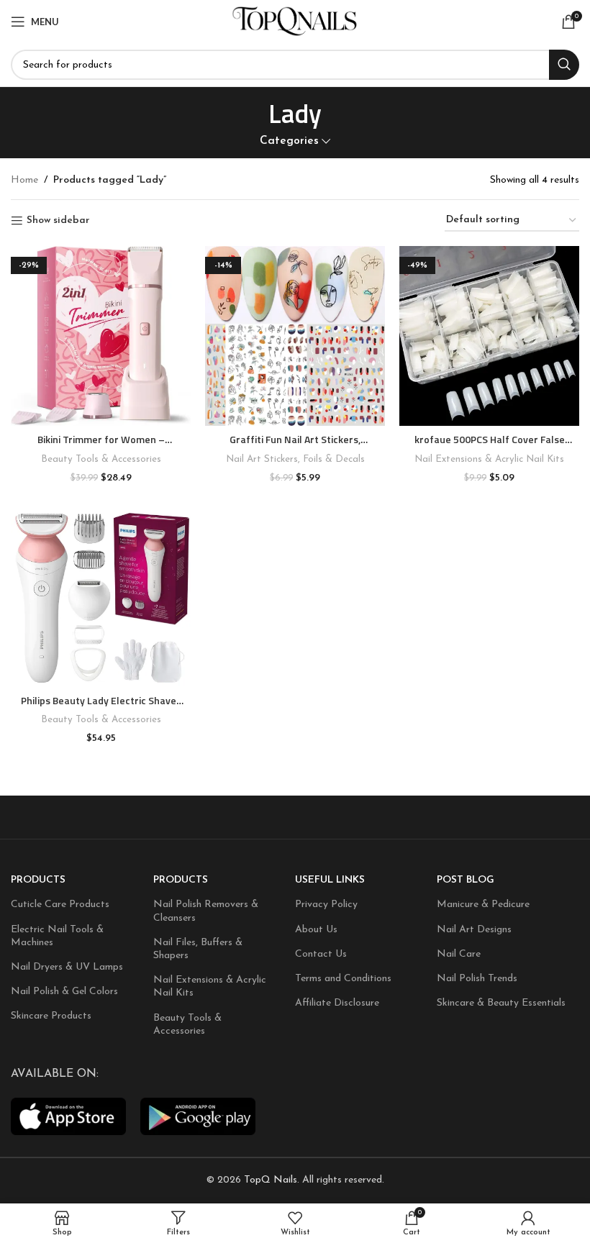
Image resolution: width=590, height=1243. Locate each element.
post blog (465, 880)
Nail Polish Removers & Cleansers (205, 911)
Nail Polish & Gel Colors (64, 991)
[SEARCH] (564, 65)
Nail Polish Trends (477, 978)
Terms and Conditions (343, 978)
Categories (289, 141)
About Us (316, 929)
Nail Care (459, 954)
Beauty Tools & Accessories (101, 459)
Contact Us (321, 954)
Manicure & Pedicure (483, 904)
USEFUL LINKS (330, 880)
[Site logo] (295, 21)
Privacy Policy (326, 904)
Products (38, 880)
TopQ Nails (270, 1180)
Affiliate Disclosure (337, 1003)
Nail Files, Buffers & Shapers (197, 949)
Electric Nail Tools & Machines (57, 936)
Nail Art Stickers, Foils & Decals (295, 459)
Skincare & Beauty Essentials (501, 1003)
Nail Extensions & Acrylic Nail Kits (489, 459)
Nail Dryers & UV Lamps (67, 967)
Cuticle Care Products (60, 904)
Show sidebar (58, 220)
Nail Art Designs (474, 929)
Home (24, 180)
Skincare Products (51, 1016)
